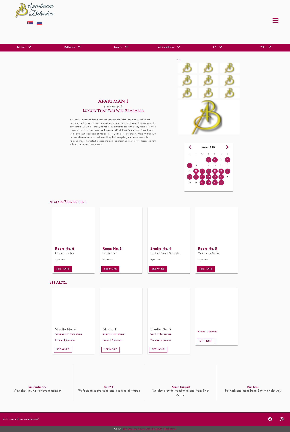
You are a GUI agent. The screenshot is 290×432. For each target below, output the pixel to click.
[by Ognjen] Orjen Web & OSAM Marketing (149, 429)
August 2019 (208, 147)
